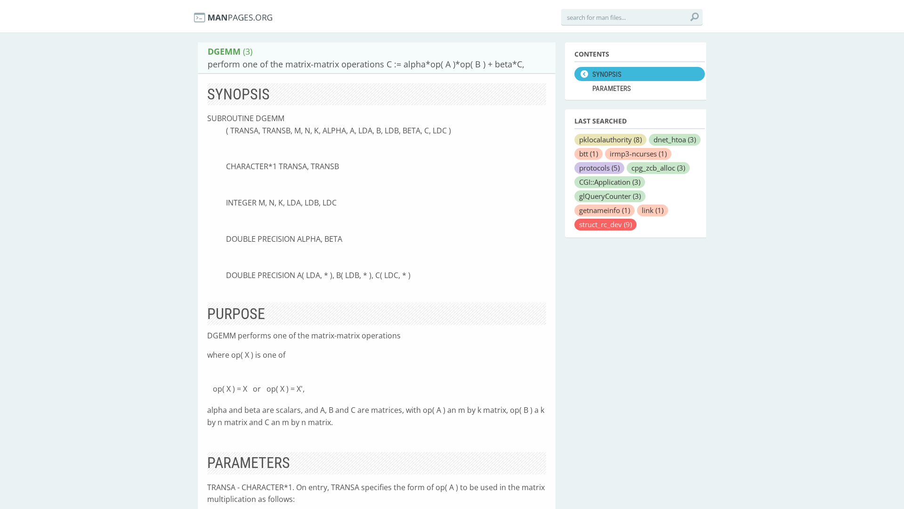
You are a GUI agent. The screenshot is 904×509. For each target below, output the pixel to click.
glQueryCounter (610, 196)
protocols (599, 167)
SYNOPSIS (607, 74)
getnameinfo (604, 210)
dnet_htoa (675, 139)
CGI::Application (609, 182)
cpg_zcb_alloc (658, 167)
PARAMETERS (611, 88)
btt (588, 153)
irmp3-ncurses (638, 153)
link (652, 210)
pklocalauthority (610, 139)
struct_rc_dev (605, 224)
